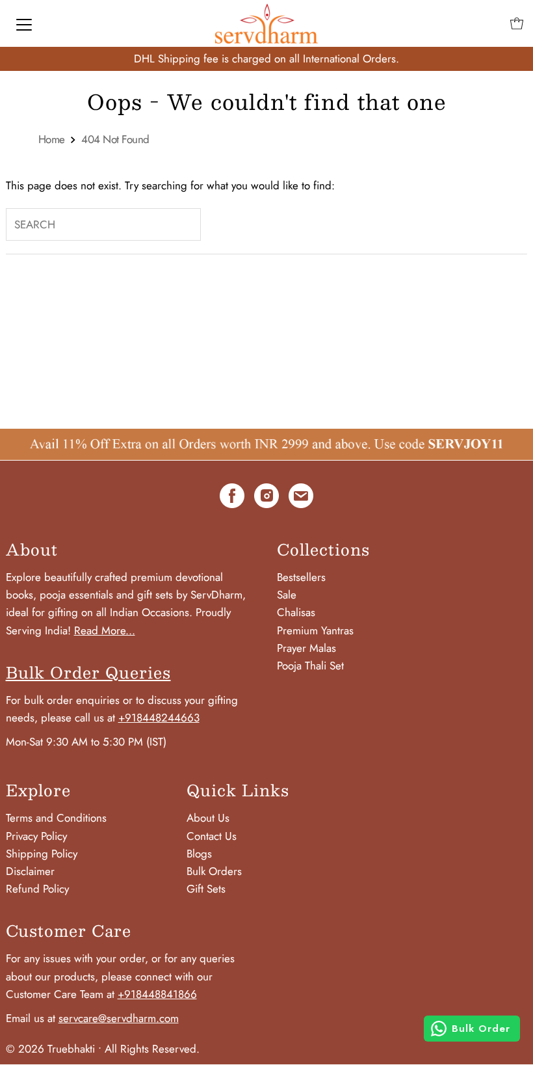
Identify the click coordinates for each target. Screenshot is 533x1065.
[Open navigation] (24, 23)
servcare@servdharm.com (118, 1018)
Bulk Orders (214, 871)
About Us (208, 818)
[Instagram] (266, 498)
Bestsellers (301, 577)
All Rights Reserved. (152, 1049)
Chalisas (296, 612)
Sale (286, 594)
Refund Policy (37, 888)
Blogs (199, 853)
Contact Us (212, 836)
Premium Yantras (315, 630)
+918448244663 (159, 717)
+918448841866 (157, 994)
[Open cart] (516, 23)
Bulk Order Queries (88, 672)
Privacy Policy (36, 836)
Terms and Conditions (56, 818)
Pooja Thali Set (310, 665)
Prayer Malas (306, 648)
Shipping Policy (41, 853)
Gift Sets (206, 888)
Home (51, 139)
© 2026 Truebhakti (50, 1049)
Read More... (104, 630)
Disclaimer (30, 871)
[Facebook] (232, 498)
